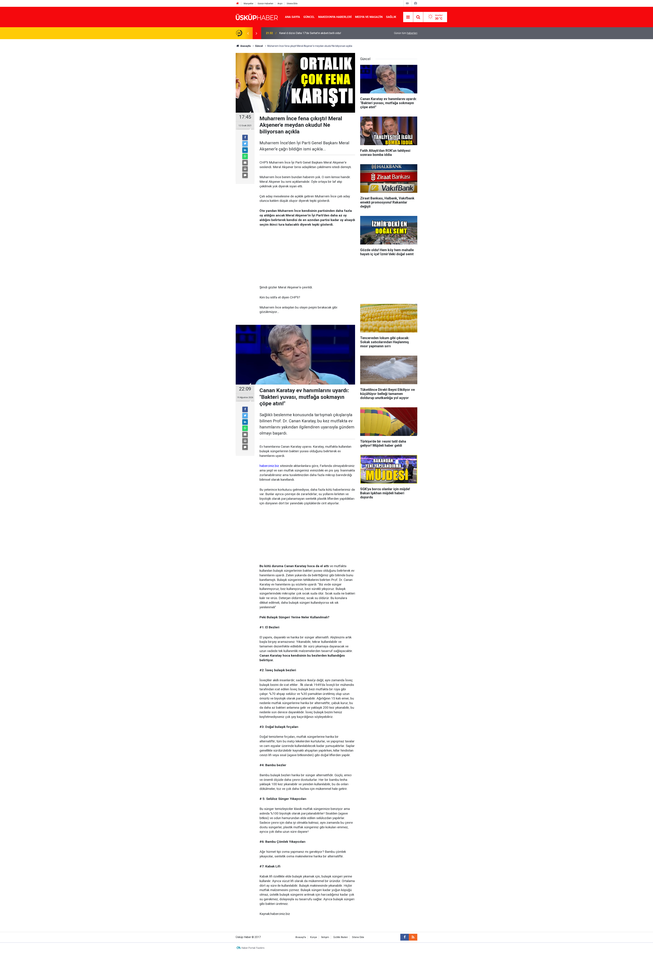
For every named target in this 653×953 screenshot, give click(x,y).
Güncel (309, 17)
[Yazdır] (245, 169)
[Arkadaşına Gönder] (245, 162)
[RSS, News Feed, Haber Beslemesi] (413, 937)
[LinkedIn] (245, 150)
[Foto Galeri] (415, 3)
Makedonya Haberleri (335, 17)
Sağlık (391, 17)
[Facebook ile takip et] (404, 937)
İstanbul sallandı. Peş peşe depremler (301, 33)
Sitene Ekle (292, 3)
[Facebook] (245, 137)
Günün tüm (405, 33)
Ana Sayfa (292, 17)
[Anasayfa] (237, 3)
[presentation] (248, 33)
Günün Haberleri (265, 3)
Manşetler (248, 3)
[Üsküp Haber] (257, 16)
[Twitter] (245, 143)
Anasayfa (300, 937)
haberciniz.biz (269, 466)
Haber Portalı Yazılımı (252, 948)
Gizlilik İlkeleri (340, 937)
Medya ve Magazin (369, 17)
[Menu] (408, 17)
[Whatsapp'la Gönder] (245, 156)
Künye (313, 937)
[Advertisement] (307, 256)
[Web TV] (407, 3)
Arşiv (280, 3)
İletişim (325, 937)
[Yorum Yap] (245, 175)
